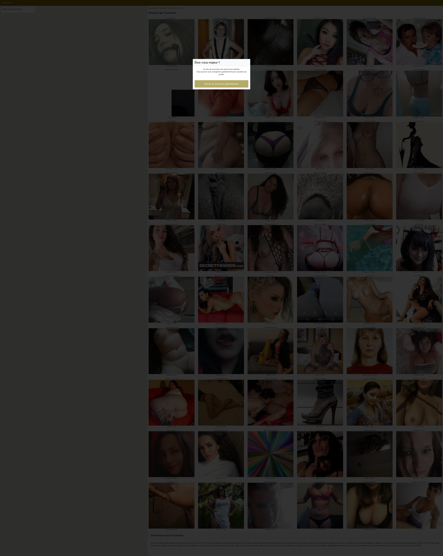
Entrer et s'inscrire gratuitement (221, 83)
